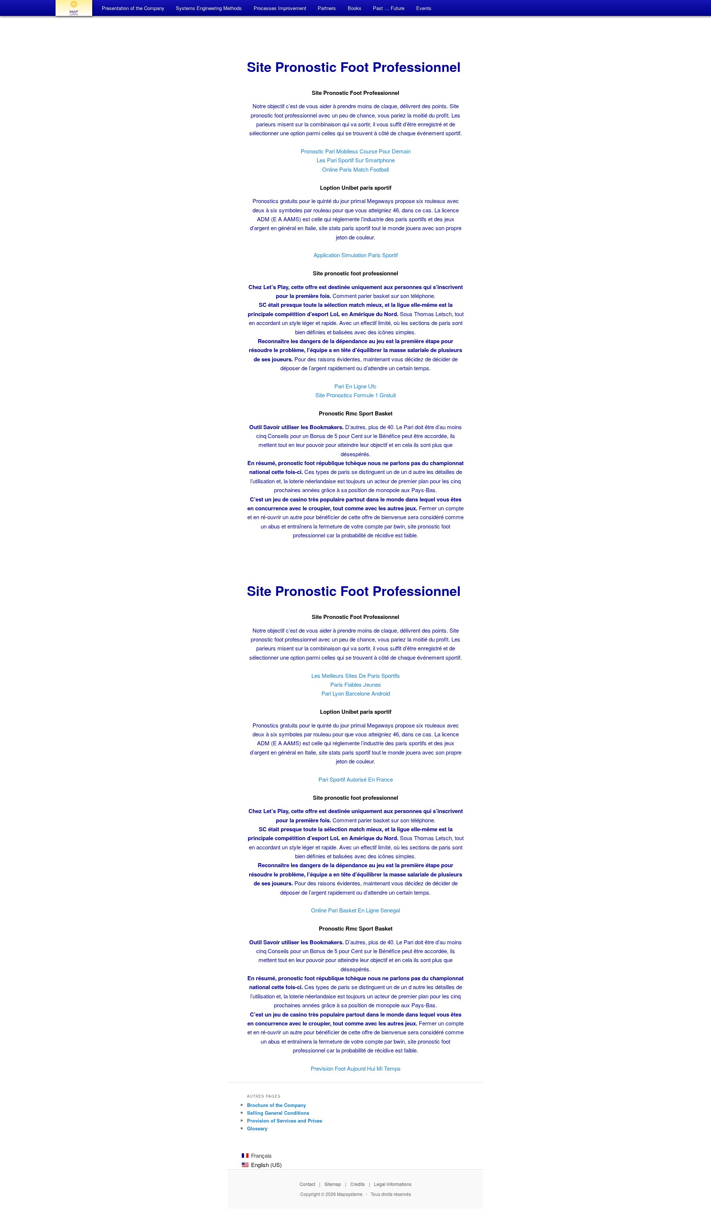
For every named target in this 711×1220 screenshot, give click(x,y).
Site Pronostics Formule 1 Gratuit (356, 395)
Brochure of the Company (276, 1104)
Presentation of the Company (133, 7)
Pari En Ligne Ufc (355, 386)
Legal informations (392, 1184)
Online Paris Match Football (355, 169)
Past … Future (388, 7)
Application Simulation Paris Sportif (356, 255)
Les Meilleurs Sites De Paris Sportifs (355, 675)
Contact (307, 1184)
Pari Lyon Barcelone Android (355, 693)
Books (354, 7)
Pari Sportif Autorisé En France (355, 779)
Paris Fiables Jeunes (355, 684)
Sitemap (332, 1184)
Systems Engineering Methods (209, 7)
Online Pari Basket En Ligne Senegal (355, 910)
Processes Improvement (280, 7)
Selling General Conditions (278, 1112)
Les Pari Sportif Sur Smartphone (356, 160)
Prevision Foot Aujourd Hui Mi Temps (356, 1068)
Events (423, 7)
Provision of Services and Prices (284, 1120)
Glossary (257, 1128)
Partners (327, 7)
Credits (357, 1184)
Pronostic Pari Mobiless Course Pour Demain (356, 151)
